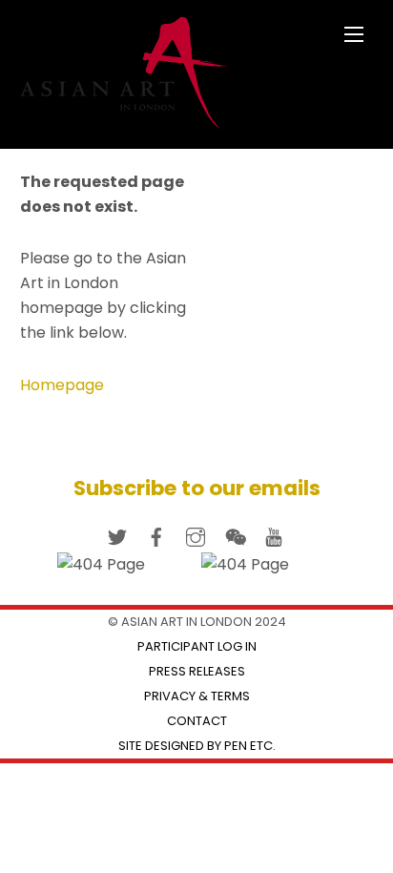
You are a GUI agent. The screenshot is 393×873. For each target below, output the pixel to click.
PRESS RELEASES (197, 671)
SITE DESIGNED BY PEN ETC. (197, 746)
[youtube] (274, 535)
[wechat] (234, 535)
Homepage (62, 385)
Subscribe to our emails (197, 488)
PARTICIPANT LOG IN (197, 646)
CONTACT (197, 721)
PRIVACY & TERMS (197, 696)
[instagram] (195, 535)
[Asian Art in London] (125, 120)
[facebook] (156, 535)
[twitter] (117, 535)
